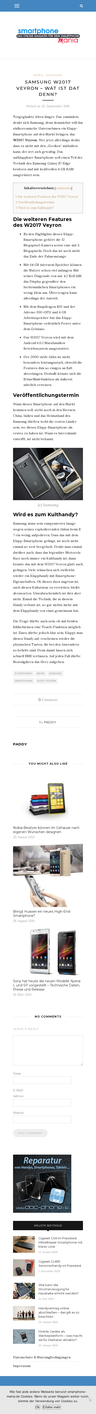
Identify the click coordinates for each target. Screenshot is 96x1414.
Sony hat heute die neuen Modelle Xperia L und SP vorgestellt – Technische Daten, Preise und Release (46, 985)
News (39, 75)
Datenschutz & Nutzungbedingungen (42, 1357)
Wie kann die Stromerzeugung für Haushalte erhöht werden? (58, 1289)
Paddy (50, 722)
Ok (38, 1407)
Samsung (54, 75)
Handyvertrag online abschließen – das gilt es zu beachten (58, 1312)
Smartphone (24, 681)
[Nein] (90, 1400)
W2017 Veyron (46, 681)
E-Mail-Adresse (18, 1093)
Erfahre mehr (51, 1407)
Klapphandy (23, 673)
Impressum (22, 1366)
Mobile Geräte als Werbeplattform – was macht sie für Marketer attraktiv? (60, 1336)
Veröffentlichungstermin (35, 202)
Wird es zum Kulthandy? (35, 208)
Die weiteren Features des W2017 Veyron (47, 197)
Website (18, 1113)
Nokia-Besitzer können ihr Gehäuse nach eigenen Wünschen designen (46, 830)
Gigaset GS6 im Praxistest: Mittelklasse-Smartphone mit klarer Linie (60, 1242)
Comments (48, 700)
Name (17, 1074)
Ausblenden (63, 188)
